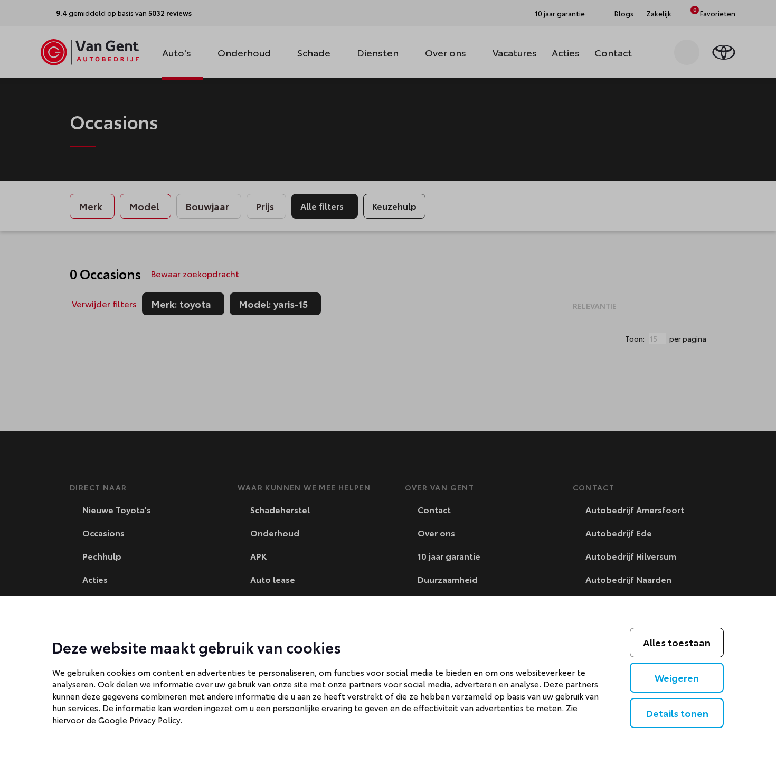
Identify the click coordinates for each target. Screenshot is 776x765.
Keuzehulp (394, 206)
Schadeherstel (279, 509)
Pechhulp (100, 556)
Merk (90, 206)
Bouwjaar (207, 206)
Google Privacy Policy (139, 719)
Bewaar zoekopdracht (194, 273)
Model (144, 206)
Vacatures (515, 52)
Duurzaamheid (446, 579)
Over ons (445, 52)
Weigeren (677, 677)
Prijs (264, 206)
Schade (313, 52)
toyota (187, 304)
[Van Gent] (90, 52)
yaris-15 (280, 304)
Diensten (378, 52)
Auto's (176, 52)
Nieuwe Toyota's (115, 509)
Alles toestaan (677, 642)
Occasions (102, 532)
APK (257, 556)
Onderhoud (244, 52)
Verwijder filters (104, 303)
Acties (566, 52)
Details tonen (677, 713)
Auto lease (271, 579)
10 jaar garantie (447, 556)
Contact (613, 52)
